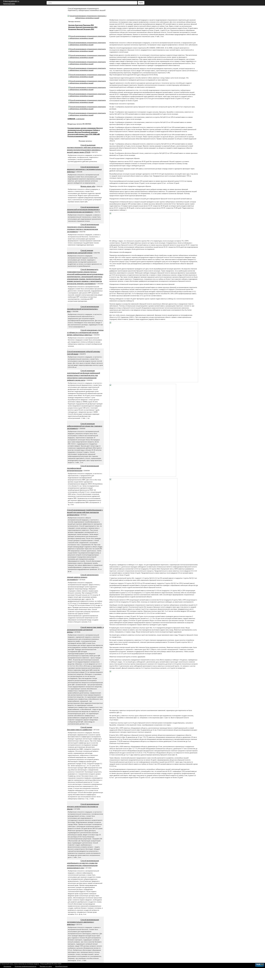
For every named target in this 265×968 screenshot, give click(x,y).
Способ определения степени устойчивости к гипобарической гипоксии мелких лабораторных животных (85, 332)
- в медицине (76, 119)
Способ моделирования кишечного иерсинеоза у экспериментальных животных (84, 169)
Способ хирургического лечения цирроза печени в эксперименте (83, 577)
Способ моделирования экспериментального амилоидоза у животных (83, 922)
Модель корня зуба (88, 186)
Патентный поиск (9, 3)
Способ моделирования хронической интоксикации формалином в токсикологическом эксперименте (83, 209)
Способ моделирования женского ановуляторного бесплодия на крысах (83, 806)
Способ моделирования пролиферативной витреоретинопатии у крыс (83, 309)
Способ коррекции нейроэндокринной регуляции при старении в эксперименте (84, 426)
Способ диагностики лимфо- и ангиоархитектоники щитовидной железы (85, 629)
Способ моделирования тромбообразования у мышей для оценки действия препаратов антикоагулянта (85, 512)
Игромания (7, 966)
